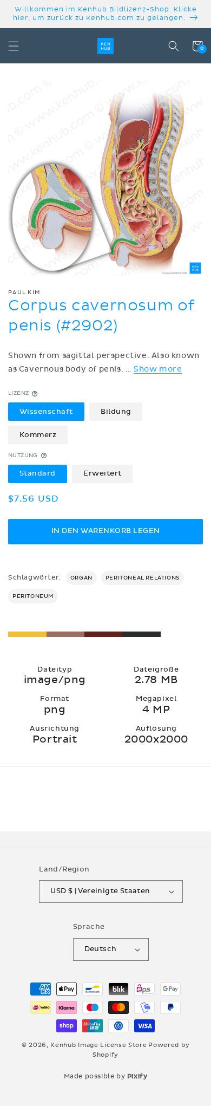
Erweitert (102, 473)
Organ (81, 578)
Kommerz (38, 435)
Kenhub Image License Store (98, 1045)
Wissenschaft (46, 411)
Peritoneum (33, 596)
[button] (13, 46)
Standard (37, 473)
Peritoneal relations (143, 578)
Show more (158, 369)
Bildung (116, 411)
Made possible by (106, 1076)
